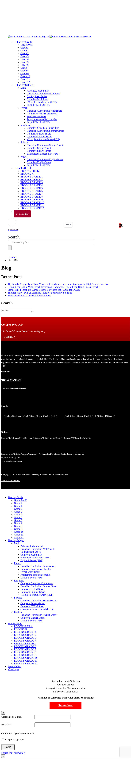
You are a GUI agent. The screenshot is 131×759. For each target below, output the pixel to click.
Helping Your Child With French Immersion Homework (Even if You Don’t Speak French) (53, 287)
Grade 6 (24, 65)
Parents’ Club (7, 454)
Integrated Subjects (33, 438)
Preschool (8, 416)
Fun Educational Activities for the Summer (29, 295)
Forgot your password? (13, 753)
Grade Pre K (26, 44)
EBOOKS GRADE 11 (32, 205)
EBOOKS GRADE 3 (31, 182)
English (24, 156)
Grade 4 (24, 59)
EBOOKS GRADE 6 (31, 191)
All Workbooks (48, 438)
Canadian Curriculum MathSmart (43, 93)
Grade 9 (24, 73)
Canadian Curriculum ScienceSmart (45, 145)
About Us (59, 438)
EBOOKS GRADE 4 (31, 185)
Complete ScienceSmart (39, 148)
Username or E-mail (11, 716)
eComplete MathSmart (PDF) (42, 102)
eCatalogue (22, 214)
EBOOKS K (27, 173)
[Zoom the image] (65, 349)
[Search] (10, 247)
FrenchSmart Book (36, 116)
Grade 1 (24, 50)
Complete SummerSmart (39, 136)
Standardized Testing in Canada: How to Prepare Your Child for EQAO (44, 289)
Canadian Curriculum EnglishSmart (45, 159)
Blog (48, 454)
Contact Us (79, 454)
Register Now (65, 705)
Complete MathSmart (37, 99)
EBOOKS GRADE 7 (31, 193)
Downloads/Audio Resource (62, 454)
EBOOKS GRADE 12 (26, 663)
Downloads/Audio (83, 438)
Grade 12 (111, 416)
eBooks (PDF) (23, 168)
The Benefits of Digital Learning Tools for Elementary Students (40, 292)
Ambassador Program (37, 454)
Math (23, 87)
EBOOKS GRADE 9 (31, 199)
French (23, 107)
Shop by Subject (24, 85)
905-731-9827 (11, 380)
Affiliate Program (20, 454)
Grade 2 (24, 53)
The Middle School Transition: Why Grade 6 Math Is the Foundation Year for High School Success (58, 284)
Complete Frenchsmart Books (42, 113)
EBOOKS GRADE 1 (31, 176)
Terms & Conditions (10, 480)
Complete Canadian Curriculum (43, 128)
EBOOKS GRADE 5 (31, 188)
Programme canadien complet (42, 119)
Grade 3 (24, 56)
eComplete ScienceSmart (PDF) (43, 153)
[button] (14, 236)
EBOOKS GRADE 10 (32, 202)
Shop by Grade (24, 42)
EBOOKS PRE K (29, 171)
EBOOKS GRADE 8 (31, 196)
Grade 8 (24, 70)
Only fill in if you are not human (17, 733)
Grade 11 (25, 79)
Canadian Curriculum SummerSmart (45, 130)
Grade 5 (24, 62)
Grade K (24, 47)
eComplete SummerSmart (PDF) (43, 139)
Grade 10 (25, 76)
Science (24, 142)
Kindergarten (18, 416)
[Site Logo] (49, 36)
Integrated (25, 125)
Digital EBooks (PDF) (38, 105)
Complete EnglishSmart (39, 162)
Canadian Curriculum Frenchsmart (44, 110)
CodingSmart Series (37, 96)
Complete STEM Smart (39, 133)
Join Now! (10, 337)
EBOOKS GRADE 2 (31, 179)
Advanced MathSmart (38, 90)
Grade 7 (24, 67)
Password (6, 724)
